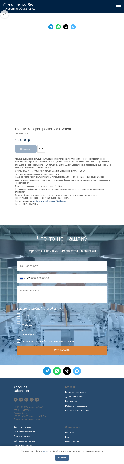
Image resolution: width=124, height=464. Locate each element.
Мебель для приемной (24, 446)
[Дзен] (32, 400)
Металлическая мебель (24, 432)
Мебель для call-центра (24, 441)
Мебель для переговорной (77, 410)
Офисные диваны (22, 436)
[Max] (73, 26)
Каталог (70, 386)
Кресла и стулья (72, 401)
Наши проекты (72, 442)
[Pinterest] (26, 400)
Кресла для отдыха (22, 427)
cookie (46, 451)
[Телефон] (65, 26)
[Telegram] (50, 26)
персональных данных (62, 341)
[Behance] (21, 400)
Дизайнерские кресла (75, 397)
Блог (67, 437)
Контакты (69, 432)
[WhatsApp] (58, 26)
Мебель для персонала (76, 406)
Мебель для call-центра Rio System (50, 201)
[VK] (16, 400)
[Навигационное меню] (118, 6)
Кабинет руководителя (75, 392)
